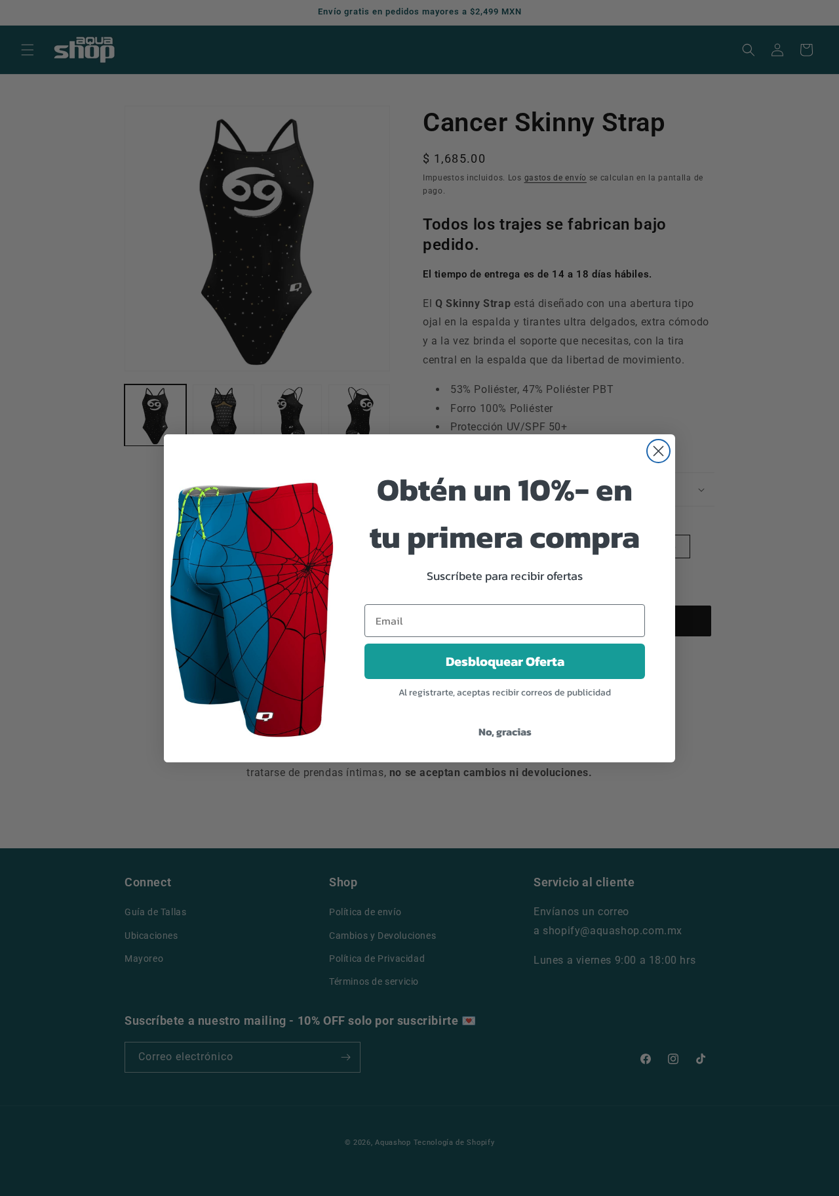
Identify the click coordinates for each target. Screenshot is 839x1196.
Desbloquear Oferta (505, 661)
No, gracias (505, 731)
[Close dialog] (658, 451)
